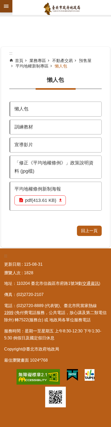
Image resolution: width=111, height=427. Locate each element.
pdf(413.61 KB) (40, 200)
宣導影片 (23, 144)
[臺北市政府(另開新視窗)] (89, 376)
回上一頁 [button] (89, 230)
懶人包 (61, 66)
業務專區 (37, 60)
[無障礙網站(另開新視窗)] (38, 378)
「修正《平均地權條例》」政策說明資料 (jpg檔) (53, 167)
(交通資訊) (90, 283)
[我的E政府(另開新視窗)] (72, 376)
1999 (8, 312)
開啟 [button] (6, 6)
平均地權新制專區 (32, 66)
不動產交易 (62, 60)
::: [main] (10, 53)
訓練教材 (23, 126)
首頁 (19, 60)
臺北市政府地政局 (61, 9)
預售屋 (85, 60)
